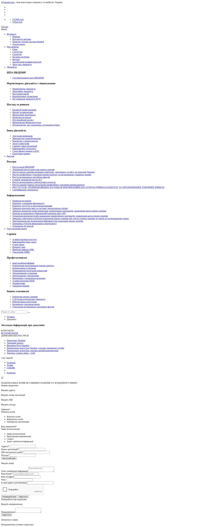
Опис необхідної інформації (14, 471)
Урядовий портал (15, 343)
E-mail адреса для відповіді (14, 482)
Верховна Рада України (18, 345)
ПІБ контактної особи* (12, 452)
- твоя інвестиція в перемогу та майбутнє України (39, 2)
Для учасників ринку (17, 228)
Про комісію (13, 47)
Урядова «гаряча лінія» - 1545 (21, 353)
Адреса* (5, 446)
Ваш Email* (6, 474)
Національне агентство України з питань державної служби (35, 348)
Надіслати (23, 497)
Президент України (16, 340)
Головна (11, 317)
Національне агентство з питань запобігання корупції (32, 350)
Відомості (11, 34)
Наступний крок (8, 458)
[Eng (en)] (17, 22)
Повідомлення (8, 512)
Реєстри (10, 156)
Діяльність (12, 67)
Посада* (5, 455)
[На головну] (103, 27)
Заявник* (5, 409)
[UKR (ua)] (18, 19)
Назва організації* (10, 449)
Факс (3, 479)
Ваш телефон (7, 477)
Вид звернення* (9, 426)
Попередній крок (9, 497)
